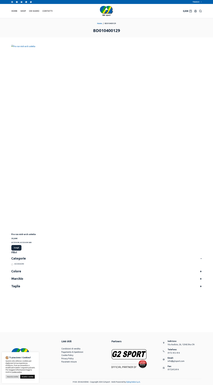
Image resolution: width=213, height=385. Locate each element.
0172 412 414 (174, 353)
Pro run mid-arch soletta (23, 234)
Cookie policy (16, 372)
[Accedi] (195, 11)
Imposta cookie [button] (12, 376)
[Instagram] (17, 2)
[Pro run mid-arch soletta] (33, 137)
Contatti (47, 11)
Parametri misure (69, 362)
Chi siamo (34, 11)
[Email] (21, 2)
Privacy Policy (67, 358)
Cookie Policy (67, 355)
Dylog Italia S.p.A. (133, 382)
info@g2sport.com (176, 361)
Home (14, 11)
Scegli (16, 248)
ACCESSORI (15, 242)
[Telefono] (26, 2)
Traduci (196, 2)
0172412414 (173, 369)
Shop (23, 11)
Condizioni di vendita (70, 349)
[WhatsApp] (31, 2)
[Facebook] (12, 2)
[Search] (200, 11)
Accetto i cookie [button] (27, 376)
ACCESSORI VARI (26, 242)
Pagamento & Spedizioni (72, 352)
